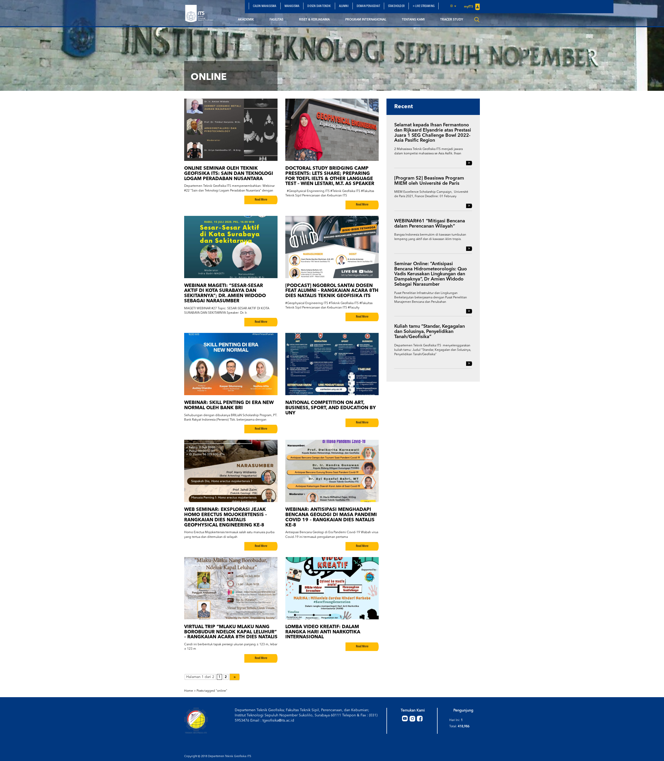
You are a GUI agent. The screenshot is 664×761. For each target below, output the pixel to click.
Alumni (344, 6)
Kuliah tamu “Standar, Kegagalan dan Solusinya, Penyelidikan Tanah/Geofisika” (429, 331)
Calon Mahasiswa (264, 6)
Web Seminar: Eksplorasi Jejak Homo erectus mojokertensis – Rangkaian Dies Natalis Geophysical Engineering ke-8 (225, 517)
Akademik (246, 19)
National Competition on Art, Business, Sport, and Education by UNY (330, 407)
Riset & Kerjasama (314, 19)
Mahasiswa (292, 6)
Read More (261, 199)
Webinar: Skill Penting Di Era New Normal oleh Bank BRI (229, 405)
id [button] (452, 6)
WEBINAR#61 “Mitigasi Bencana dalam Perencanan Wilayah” (429, 224)
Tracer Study (451, 19)
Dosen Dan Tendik (319, 6)
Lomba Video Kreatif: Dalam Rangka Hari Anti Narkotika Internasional (322, 632)
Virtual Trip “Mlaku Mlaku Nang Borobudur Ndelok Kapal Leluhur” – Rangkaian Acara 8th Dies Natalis (231, 632)
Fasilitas (276, 19)
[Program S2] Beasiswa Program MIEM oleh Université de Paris (429, 181)
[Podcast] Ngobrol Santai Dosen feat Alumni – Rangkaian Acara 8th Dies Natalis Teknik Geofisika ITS (331, 290)
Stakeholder (396, 6)
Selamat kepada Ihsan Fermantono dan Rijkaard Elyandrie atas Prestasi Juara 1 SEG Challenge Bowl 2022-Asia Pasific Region (432, 133)
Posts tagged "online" (212, 691)
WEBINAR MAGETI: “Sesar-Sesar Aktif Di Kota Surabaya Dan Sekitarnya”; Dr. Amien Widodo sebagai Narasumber (225, 293)
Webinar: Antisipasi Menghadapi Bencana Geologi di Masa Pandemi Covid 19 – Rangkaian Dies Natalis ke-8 (331, 517)
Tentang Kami (413, 19)
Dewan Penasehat (368, 6)
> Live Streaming (423, 6)
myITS (469, 6)
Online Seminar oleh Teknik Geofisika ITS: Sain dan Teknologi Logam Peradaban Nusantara (228, 173)
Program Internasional (365, 19)
